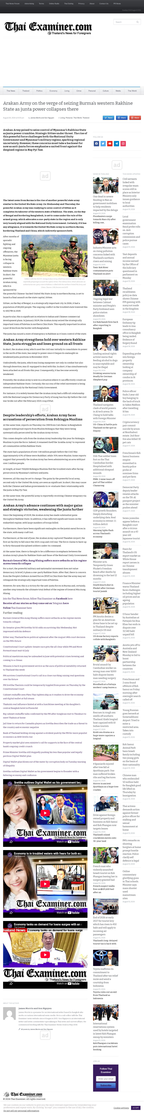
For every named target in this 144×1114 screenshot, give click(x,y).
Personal (92, 90)
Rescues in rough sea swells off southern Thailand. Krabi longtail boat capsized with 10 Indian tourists (105, 719)
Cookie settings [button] (121, 1108)
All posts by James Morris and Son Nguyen (37, 1029)
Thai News (11, 90)
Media (118, 90)
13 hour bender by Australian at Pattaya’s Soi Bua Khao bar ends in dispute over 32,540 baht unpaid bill (131, 624)
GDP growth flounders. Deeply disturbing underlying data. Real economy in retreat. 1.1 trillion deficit (105, 517)
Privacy (81, 3)
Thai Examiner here (17, 608)
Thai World (132, 90)
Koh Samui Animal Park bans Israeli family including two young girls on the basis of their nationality (131, 754)
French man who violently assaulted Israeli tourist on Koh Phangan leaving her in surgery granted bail (105, 873)
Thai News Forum (13, 3)
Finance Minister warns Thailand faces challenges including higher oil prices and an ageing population (131, 593)
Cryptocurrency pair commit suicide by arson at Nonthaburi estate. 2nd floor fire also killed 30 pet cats (132, 432)
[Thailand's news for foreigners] (48, 28)
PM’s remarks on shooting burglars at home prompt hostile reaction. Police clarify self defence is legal (132, 850)
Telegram (36, 603)
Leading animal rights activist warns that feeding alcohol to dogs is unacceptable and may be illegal (105, 360)
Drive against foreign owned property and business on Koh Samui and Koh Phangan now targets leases (105, 822)
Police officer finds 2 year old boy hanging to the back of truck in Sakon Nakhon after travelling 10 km (131, 401)
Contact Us (103, 3)
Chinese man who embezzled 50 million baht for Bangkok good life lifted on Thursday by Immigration (132, 785)
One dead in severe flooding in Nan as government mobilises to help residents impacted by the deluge (105, 203)
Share (123, 117)
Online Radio (54, 3)
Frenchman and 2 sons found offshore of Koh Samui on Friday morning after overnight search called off (132, 689)
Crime (78, 90)
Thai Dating (68, 3)
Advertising (29, 3)
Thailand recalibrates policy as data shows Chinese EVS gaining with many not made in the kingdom (131, 298)
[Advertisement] (72, 65)
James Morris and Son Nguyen (42, 117)
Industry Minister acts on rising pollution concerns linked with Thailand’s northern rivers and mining (104, 254)
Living (67, 90)
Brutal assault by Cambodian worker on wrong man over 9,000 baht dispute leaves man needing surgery (104, 671)
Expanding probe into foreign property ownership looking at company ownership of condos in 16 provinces (132, 367)
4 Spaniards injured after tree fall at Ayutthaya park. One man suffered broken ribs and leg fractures (104, 771)
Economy (53, 90)
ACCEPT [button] (136, 1108)
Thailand (25, 90)
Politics (39, 90)
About (92, 3)
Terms (41, 3)
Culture (106, 90)
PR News (117, 3)
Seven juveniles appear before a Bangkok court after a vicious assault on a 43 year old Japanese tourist (131, 528)
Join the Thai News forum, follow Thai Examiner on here (38, 598)
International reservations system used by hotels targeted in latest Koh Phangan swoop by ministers (105, 1030)
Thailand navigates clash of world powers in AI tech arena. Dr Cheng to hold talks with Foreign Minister (104, 411)
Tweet (110, 117)
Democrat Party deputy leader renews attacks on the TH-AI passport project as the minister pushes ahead (131, 497)
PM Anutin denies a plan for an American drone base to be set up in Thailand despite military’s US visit (105, 623)
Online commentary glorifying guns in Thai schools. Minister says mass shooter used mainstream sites (131, 885)
